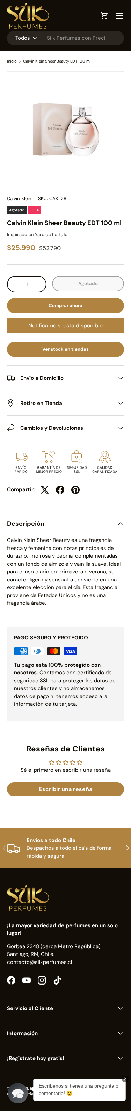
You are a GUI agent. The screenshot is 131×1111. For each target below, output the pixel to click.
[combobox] (65, 38)
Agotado (88, 283)
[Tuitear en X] (44, 490)
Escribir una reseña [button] (65, 789)
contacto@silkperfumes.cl (39, 962)
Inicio (12, 61)
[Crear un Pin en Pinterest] (75, 490)
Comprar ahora (65, 305)
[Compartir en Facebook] (60, 490)
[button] (18, 1093)
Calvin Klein (19, 199)
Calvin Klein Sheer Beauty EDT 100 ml (57, 61)
